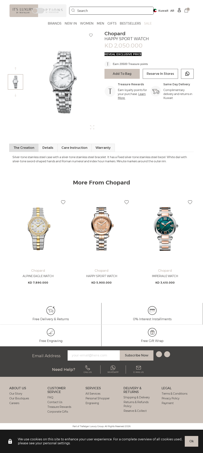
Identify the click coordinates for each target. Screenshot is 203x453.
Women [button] (87, 23)
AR (172, 10)
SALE (148, 23)
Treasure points (138, 64)
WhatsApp (113, 372)
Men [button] (100, 23)
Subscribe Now (136, 355)
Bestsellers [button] (130, 23)
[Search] (73, 11)
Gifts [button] (112, 23)
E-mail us (138, 372)
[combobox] (111, 10)
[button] (186, 10)
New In (71, 23)
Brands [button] (54, 23)
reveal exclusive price (123, 54)
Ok (191, 441)
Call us (88, 372)
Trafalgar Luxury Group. (92, 426)
